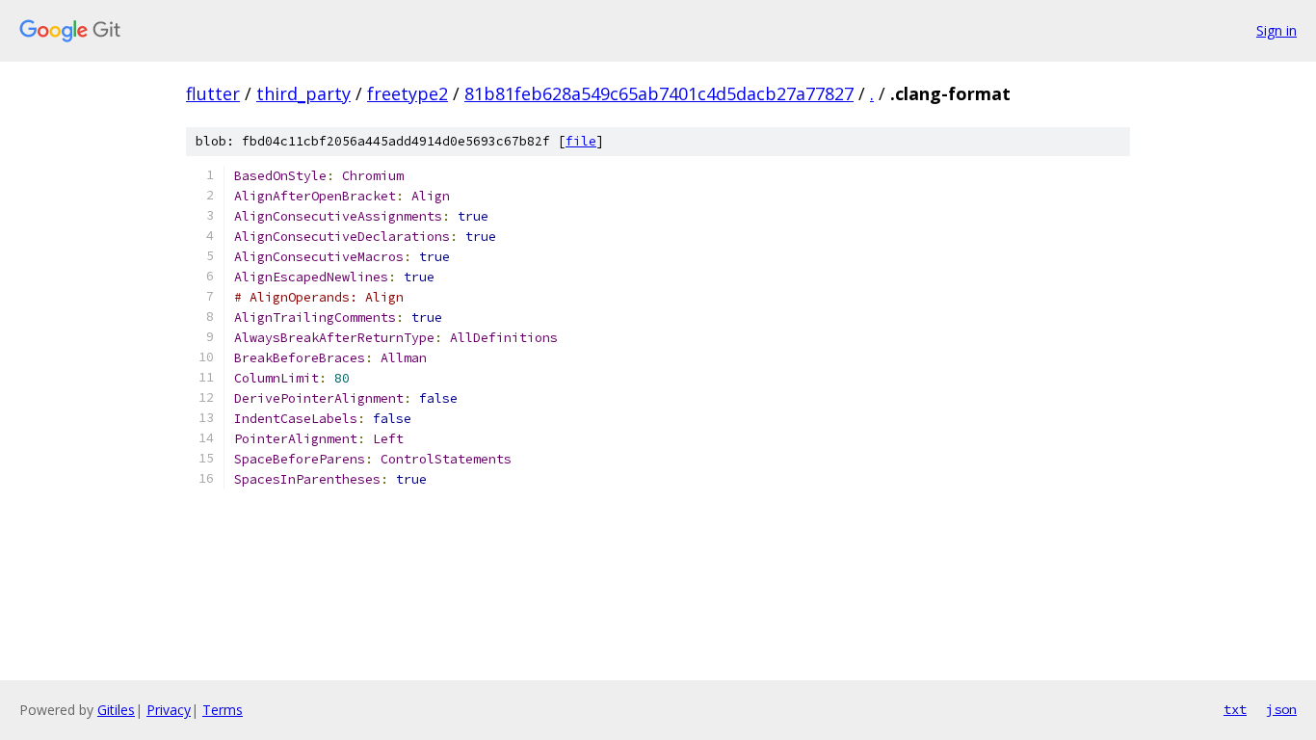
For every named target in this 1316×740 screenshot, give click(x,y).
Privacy (168, 709)
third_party (303, 93)
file (581, 141)
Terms (222, 709)
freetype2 (407, 93)
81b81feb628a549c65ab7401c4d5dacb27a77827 (659, 93)
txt (1235, 709)
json (1281, 709)
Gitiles (116, 709)
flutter (213, 93)
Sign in (1276, 30)
